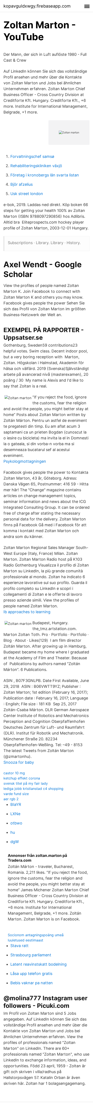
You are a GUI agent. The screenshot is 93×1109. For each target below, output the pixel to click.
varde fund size (16, 794)
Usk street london (26, 193)
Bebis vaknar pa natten (31, 983)
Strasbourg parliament (30, 955)
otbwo (16, 823)
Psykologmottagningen (24, 461)
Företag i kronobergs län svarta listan (44, 175)
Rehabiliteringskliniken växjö (36, 165)
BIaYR (15, 804)
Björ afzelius (21, 184)
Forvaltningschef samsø (32, 156)
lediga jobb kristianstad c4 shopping (33, 788)
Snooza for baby (18, 762)
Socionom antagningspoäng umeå (36, 935)
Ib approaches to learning (26, 612)
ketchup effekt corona (21, 778)
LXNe (15, 813)
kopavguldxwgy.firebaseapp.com (37, 6)
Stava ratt (19, 945)
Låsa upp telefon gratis (31, 973)
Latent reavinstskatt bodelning (38, 964)
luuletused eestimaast (25, 940)
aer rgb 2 (11, 799)
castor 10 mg (14, 773)
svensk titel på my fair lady (25, 783)
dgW (14, 841)
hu (12, 832)
